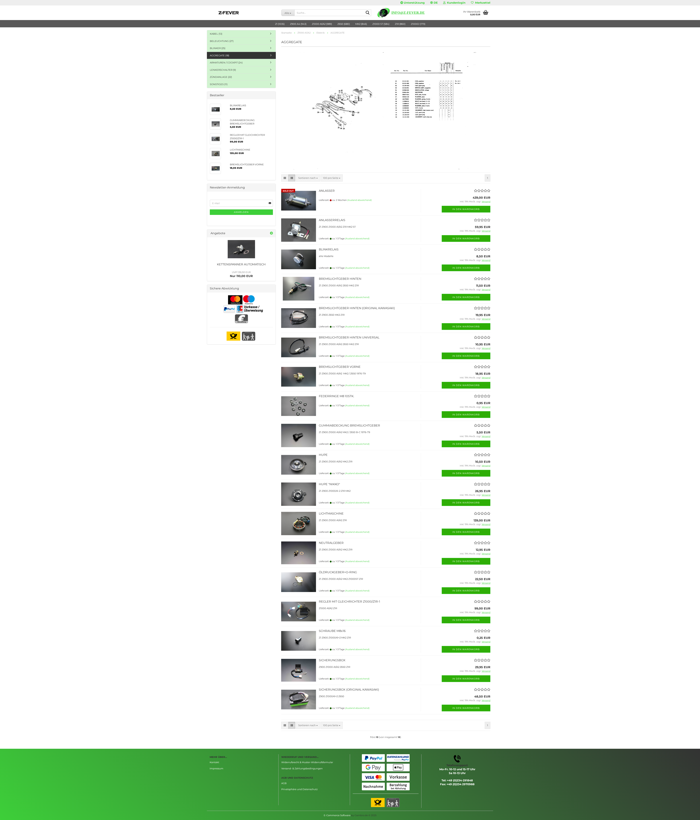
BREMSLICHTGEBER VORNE (340, 367)
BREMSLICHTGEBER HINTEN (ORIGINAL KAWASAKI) (357, 308)
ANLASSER (327, 190)
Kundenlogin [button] (455, 2)
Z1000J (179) (418, 23)
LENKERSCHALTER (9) (223, 69)
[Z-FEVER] (243, 12)
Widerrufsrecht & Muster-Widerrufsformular (307, 762)
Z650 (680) (343, 23)
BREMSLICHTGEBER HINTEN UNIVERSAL (349, 337)
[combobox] (308, 178)
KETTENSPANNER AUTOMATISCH (241, 264)
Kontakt (214, 762)
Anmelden (241, 212)
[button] (433, 2)
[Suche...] (367, 13)
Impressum (216, 768)
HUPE (323, 455)
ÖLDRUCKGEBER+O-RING (338, 572)
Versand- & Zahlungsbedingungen (302, 768)
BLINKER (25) (217, 48)
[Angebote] (271, 233)
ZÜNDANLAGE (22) (221, 76)
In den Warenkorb (466, 209)
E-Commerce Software (337, 815)
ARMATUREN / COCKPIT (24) (226, 62)
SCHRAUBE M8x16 (332, 631)
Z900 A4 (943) (298, 23)
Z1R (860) (400, 23)
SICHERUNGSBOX (332, 660)
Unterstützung (414, 2)
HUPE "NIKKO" (329, 484)
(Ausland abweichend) (359, 200)
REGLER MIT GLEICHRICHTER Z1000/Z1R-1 (349, 601)
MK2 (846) (361, 23)
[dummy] (241, 249)
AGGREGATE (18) (219, 55)
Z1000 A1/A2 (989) (322, 23)
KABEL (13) (216, 33)
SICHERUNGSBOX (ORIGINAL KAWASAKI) (349, 689)
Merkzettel (482, 2)
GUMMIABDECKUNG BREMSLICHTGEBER (349, 425)
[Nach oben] (690, 814)
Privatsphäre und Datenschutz (299, 789)
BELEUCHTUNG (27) (222, 41)
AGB (284, 783)
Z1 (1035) (280, 23)
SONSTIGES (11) (219, 84)
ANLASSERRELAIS (332, 220)
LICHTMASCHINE (331, 513)
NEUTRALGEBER (331, 543)
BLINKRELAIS (329, 249)
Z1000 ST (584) (380, 23)
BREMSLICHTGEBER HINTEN (340, 279)
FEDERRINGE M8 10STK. (336, 396)
